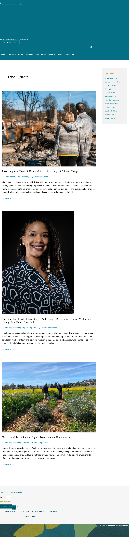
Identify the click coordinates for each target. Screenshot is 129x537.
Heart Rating (40, 54)
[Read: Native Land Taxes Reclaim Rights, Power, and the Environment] (49, 397)
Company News (110, 85)
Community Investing (11, 328)
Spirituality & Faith (111, 111)
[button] (91, 47)
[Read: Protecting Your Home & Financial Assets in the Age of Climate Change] (49, 129)
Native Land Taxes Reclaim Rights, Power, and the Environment (36, 437)
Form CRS (53, 512)
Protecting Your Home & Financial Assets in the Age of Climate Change (40, 171)
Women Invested (111, 118)
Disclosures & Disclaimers (32, 512)
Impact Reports (29, 328)
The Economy (23, 177)
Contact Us (69, 54)
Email (3, 498)
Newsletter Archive (111, 104)
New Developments (112, 100)
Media (60, 54)
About (3, 54)
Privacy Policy (31, 516)
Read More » (8, 198)
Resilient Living (8, 177)
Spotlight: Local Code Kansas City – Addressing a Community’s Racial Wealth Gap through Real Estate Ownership (46, 320)
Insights (51, 54)
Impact (21, 54)
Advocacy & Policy (111, 78)
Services (29, 54)
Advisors (12, 54)
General (25, 443)
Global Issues (110, 93)
